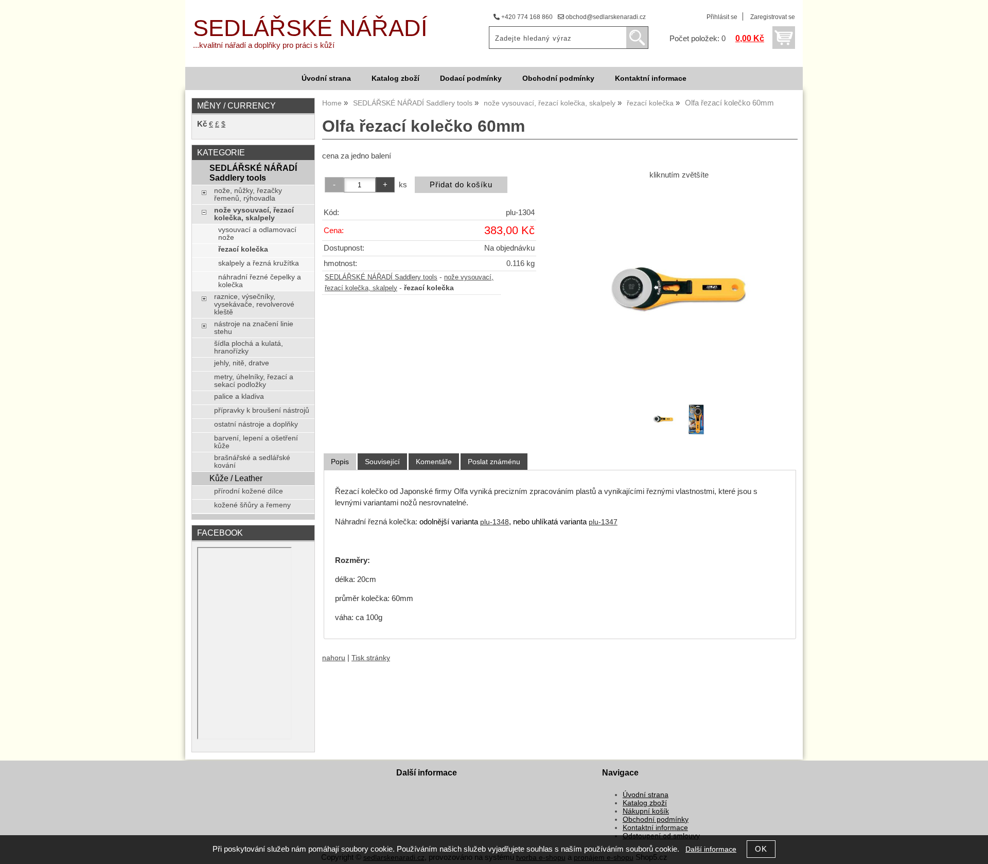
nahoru (333, 658)
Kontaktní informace (650, 78)
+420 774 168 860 (526, 17)
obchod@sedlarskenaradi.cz (605, 17)
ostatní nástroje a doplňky (256, 424)
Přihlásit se (722, 17)
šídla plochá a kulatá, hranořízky (248, 347)
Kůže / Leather (235, 478)
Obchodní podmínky (558, 78)
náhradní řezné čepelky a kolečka (259, 281)
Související (382, 461)
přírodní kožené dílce (248, 491)
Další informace (710, 849)
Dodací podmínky (471, 78)
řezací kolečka (243, 249)
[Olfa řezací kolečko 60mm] (679, 291)
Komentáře (434, 461)
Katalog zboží (395, 78)
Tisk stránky (370, 658)
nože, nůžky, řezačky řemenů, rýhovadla (248, 194)
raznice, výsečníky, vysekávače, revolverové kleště (254, 304)
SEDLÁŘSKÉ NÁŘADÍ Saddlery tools (381, 277)
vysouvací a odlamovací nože (257, 233)
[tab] (340, 461)
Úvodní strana (326, 78)
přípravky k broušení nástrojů (261, 410)
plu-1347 (603, 522)
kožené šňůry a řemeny (252, 505)
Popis (340, 461)
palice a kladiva (239, 396)
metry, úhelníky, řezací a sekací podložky (253, 381)
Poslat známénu (494, 461)
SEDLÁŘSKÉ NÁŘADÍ (310, 28)
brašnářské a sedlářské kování (252, 461)
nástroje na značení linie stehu (253, 328)
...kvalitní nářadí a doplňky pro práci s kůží (263, 45)
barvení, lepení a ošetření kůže (256, 442)
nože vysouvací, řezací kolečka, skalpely (254, 214)
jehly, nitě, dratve (241, 363)
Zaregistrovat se (772, 17)
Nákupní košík (646, 811)
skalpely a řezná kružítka (258, 263)
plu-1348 (494, 522)
